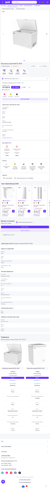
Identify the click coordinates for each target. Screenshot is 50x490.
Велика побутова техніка (8, 8)
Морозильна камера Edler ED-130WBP (23, 206)
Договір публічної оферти (25, 479)
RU (39, 2)
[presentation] (3, 34)
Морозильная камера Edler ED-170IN (39, 206)
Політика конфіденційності (25, 482)
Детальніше (12, 380)
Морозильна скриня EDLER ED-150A (8, 206)
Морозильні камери (20, 8)
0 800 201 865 (5, 455)
